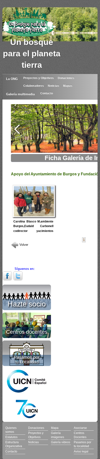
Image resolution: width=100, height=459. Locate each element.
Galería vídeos (60, 442)
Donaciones (66, 77)
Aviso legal (81, 451)
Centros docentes (26, 331)
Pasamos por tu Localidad (27, 359)
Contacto (46, 93)
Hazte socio (27, 303)
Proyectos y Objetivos (38, 77)
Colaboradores (33, 85)
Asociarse (80, 427)
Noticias (53, 85)
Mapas (67, 85)
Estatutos (11, 437)
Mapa (54, 427)
